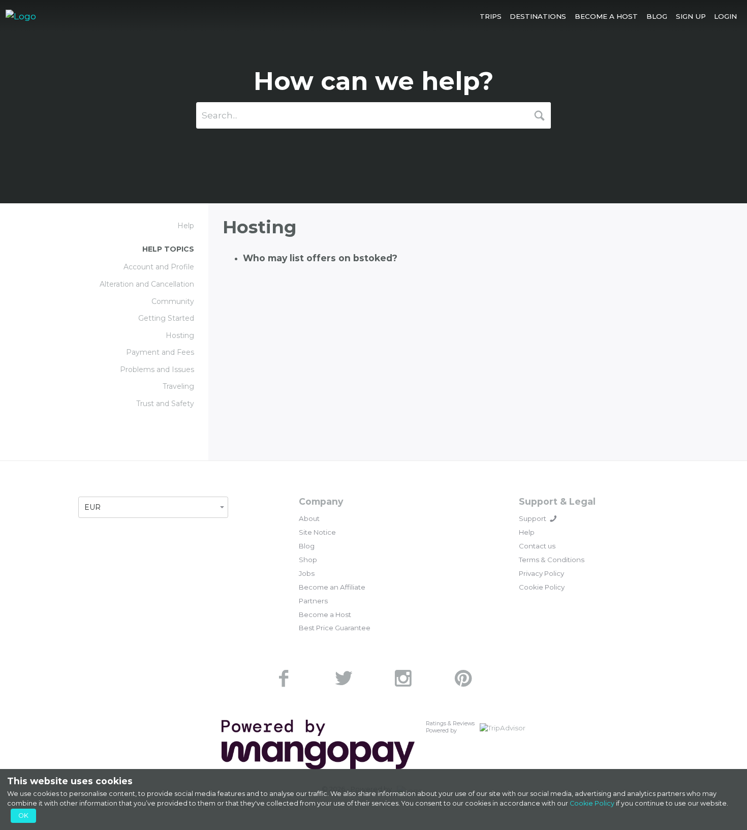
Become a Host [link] (325, 614)
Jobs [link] (307, 573)
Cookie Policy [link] (542, 587)
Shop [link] (308, 560)
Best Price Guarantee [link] (334, 628)
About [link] (309, 518)
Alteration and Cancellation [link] (147, 284)
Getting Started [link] (166, 318)
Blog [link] (307, 546)
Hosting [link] (180, 335)
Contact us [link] (537, 546)
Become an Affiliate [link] (332, 587)
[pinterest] (463, 678)
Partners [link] (313, 601)
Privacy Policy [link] (541, 573)
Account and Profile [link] (158, 266)
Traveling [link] (178, 386)
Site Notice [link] (317, 532)
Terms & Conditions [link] (551, 560)
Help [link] (527, 532)
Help (185, 225)
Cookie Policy (592, 803)
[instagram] (403, 678)
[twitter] (343, 678)
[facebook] (283, 678)
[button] (490, 16)
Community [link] (172, 301)
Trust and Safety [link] (165, 403)
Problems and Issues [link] (157, 369)
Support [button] (532, 518)
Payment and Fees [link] (160, 352)
